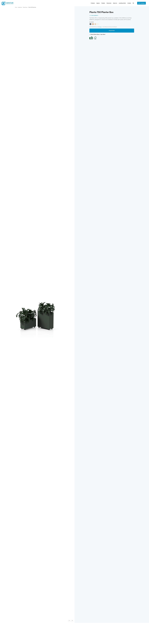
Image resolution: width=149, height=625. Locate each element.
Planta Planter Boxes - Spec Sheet (98, 34)
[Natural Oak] (93, 24)
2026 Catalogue (141, 3)
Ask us (101, 26)
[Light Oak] (95, 24)
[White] (98, 24)
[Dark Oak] (90, 24)
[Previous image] (69, 620)
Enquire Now (112, 30)
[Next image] (72, 620)
